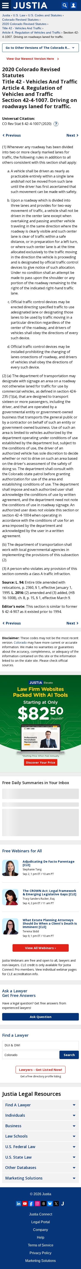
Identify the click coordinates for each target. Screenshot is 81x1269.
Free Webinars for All (22, 851)
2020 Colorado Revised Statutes (24, 24)
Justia (6, 15)
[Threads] (43, 1203)
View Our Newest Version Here (30, 59)
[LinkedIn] (18, 1203)
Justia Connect (40, 1214)
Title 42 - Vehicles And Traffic (21, 28)
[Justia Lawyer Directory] (62, 1203)
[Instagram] (37, 1203)
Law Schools (16, 1136)
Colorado (20, 642)
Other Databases (20, 1167)
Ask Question (40, 1017)
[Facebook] (31, 1203)
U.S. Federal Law (20, 1146)
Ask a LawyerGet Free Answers (19, 993)
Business (13, 1125)
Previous (13, 135)
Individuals (15, 1115)
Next (71, 135)
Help (40, 1237)
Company (40, 1230)
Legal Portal (40, 1222)
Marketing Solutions (24, 1178)
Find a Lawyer (15, 1035)
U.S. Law (19, 15)
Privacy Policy (40, 1253)
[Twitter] (56, 1203)
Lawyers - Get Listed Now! (40, 1069)
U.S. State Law (18, 1157)
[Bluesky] (49, 1203)
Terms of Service (40, 1245)
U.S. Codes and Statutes (45, 15)
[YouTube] (24, 1203)
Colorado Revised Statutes (20, 19)
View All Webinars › (40, 948)
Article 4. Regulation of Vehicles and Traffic (31, 32)
